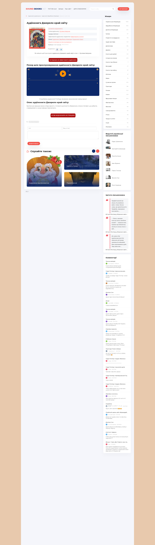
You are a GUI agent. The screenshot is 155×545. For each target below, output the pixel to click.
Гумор (117, 34)
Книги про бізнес (117, 62)
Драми (117, 50)
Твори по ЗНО (117, 118)
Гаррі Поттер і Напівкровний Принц (117, 375)
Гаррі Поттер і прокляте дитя (115, 367)
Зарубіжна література (117, 26)
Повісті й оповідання (117, 38)
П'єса (117, 114)
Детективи (117, 46)
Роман (117, 90)
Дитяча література (117, 30)
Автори (60, 9)
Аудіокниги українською (34, 16)
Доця (107, 300)
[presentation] (93, 151)
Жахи (117, 78)
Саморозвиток (117, 110)
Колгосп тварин (111, 432)
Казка (117, 94)
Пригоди (117, 86)
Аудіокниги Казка (78, 39)
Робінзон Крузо (111, 339)
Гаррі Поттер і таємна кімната (115, 271)
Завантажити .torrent (77, 36)
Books (36, 9)
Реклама (117, 127)
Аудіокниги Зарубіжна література (50, 16)
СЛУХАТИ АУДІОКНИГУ (55, 28)
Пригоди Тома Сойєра (113, 348)
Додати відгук (33, 143)
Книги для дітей (117, 54)
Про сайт (68, 9)
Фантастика (117, 102)
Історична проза (117, 58)
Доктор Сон (110, 292)
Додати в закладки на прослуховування (60, 42)
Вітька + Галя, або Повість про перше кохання (117, 442)
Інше (117, 123)
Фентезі (117, 106)
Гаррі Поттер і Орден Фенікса (115, 358)
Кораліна (109, 403)
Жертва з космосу (112, 393)
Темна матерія (110, 261)
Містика (117, 74)
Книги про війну (117, 70)
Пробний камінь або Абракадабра (117, 412)
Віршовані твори (117, 98)
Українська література (117, 21)
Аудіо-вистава (117, 42)
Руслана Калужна (65, 31)
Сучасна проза (117, 82)
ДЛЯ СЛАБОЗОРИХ (80, 9)
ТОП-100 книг (52, 9)
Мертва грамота (111, 329)
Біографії (117, 66)
